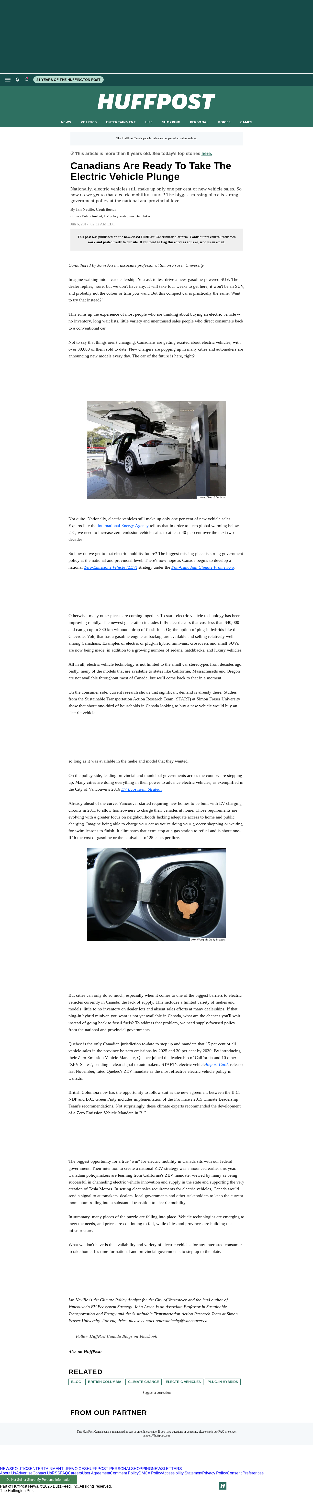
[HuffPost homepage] (63, 1464)
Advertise (24, 1473)
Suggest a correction (157, 1392)
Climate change (143, 1382)
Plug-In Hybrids (223, 1382)
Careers (75, 1473)
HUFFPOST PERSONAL (109, 1469)
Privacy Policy (214, 1473)
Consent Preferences (245, 1473)
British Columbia (104, 1382)
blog (76, 1382)
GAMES (246, 122)
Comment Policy (124, 1473)
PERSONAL (199, 122)
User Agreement (96, 1473)
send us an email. (212, 242)
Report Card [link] (217, 1064)
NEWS (66, 122)
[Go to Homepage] (222, 1486)
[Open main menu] (8, 80)
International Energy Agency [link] (123, 525)
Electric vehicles (183, 1382)
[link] (110, 567)
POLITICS (89, 122)
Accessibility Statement (182, 1473)
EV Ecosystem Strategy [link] (141, 789)
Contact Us (42, 1473)
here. (206, 153)
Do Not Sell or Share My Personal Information (38, 1480)
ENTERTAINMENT (121, 122)
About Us (8, 1473)
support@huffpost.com (156, 1435)
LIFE (149, 122)
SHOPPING (171, 122)
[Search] (26, 80)
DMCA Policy (150, 1473)
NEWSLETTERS (167, 1469)
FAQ (221, 1431)
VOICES (224, 122)
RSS (56, 1473)
